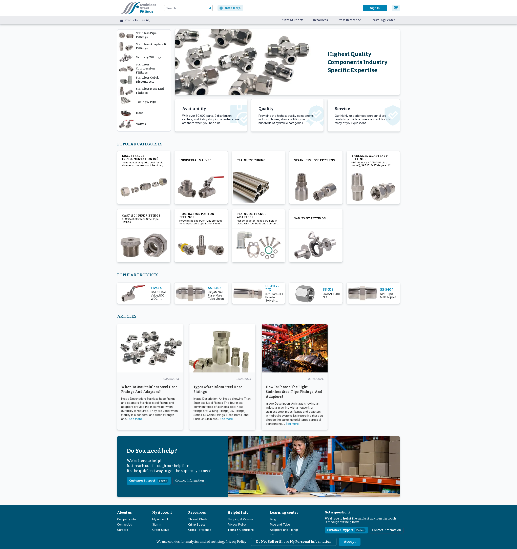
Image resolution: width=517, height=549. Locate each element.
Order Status (160, 529)
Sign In (375, 8)
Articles (126, 316)
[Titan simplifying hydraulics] (138, 8)
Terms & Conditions (241, 529)
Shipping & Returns (240, 519)
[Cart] (396, 8)
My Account (162, 512)
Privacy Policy (236, 542)
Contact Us (124, 524)
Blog (273, 519)
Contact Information (189, 480)
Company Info (126, 519)
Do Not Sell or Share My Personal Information (293, 542)
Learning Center (383, 20)
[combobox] (188, 8)
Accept (350, 542)
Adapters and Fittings (284, 529)
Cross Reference (349, 20)
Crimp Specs (196, 524)
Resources (320, 20)
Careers (122, 529)
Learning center (284, 512)
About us (124, 512)
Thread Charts (292, 20)
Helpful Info (238, 512)
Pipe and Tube (280, 524)
